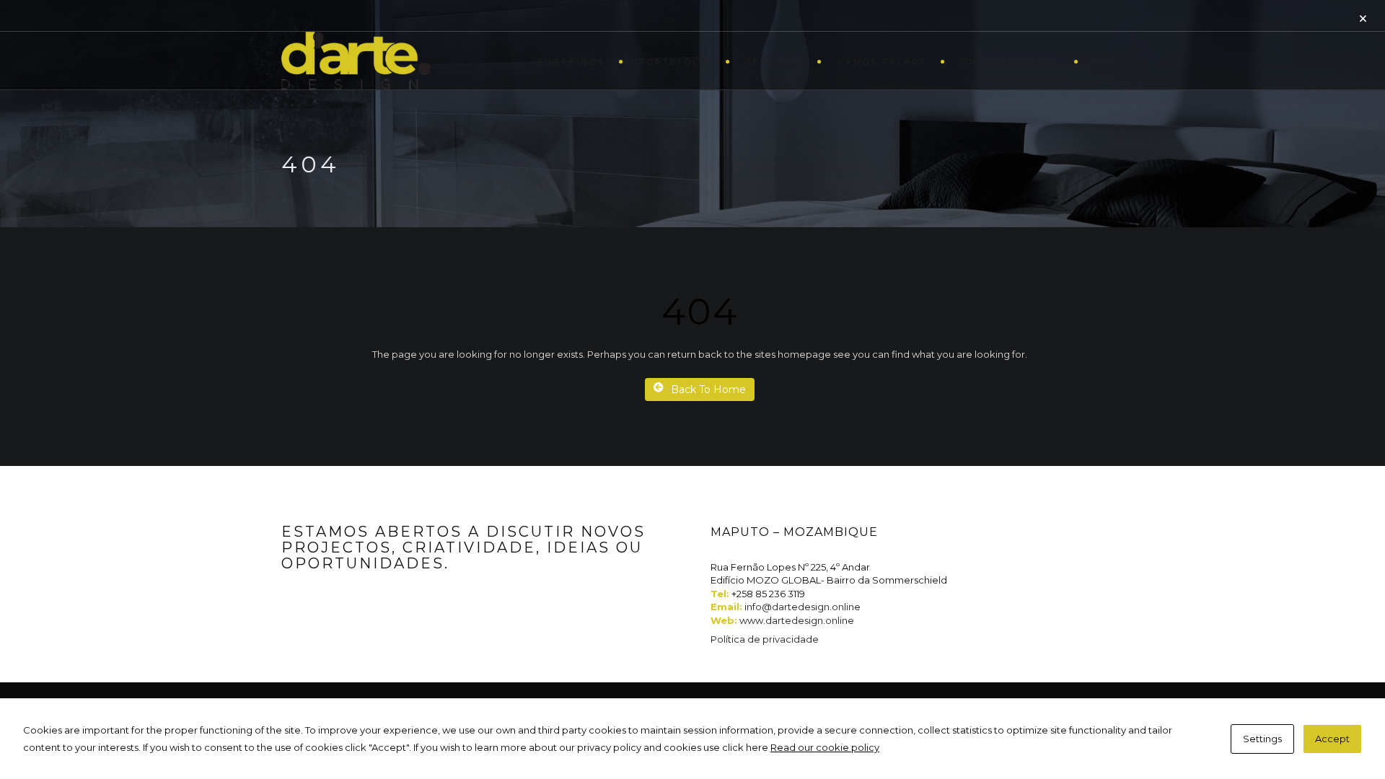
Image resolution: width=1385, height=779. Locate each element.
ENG (1106, 62)
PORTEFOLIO (675, 62)
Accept (1332, 738)
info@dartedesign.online (802, 606)
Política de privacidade (765, 639)
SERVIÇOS (774, 62)
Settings (1262, 738)
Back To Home (708, 389)
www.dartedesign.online (796, 620)
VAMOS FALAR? (881, 62)
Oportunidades (1010, 62)
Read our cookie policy (824, 747)
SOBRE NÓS (570, 62)
